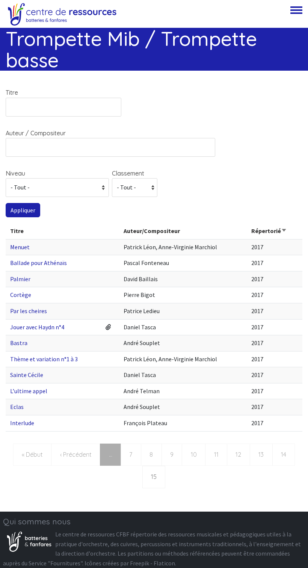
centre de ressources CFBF (95, 534)
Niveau (15, 173)
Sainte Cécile (26, 375)
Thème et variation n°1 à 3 (44, 359)
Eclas (17, 406)
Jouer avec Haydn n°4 (37, 327)
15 (158, 476)
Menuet (20, 247)
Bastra (18, 343)
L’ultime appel (28, 391)
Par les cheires (28, 311)
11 (220, 454)
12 (242, 454)
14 (288, 454)
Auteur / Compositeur (36, 133)
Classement (128, 173)
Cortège (20, 294)
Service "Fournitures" (55, 563)
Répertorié (269, 231)
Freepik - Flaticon (152, 563)
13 (265, 454)
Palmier (20, 279)
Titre (12, 92)
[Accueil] (62, 14)
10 (197, 454)
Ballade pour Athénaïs (38, 263)
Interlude (22, 423)
